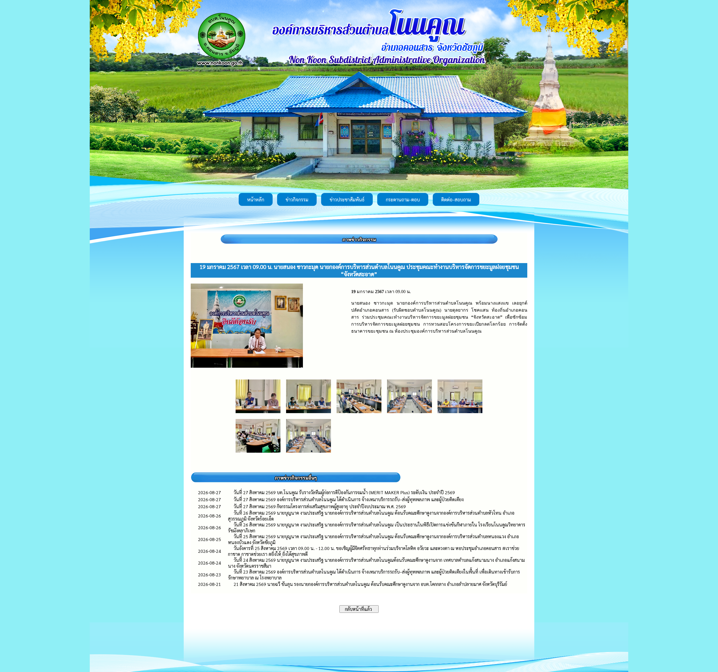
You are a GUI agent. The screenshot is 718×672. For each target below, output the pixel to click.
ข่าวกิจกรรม (297, 199)
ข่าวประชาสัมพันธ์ (347, 199)
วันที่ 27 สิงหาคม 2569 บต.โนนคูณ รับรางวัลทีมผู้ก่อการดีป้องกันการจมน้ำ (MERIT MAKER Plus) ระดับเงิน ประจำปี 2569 (344, 492)
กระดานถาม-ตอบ (403, 199)
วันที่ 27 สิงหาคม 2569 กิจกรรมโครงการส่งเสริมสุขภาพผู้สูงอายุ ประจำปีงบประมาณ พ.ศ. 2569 (320, 506)
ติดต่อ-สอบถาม (456, 199)
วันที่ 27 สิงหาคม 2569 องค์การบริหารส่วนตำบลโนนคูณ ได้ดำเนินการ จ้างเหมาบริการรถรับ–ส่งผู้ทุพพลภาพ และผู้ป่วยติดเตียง (349, 499)
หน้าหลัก (255, 199)
